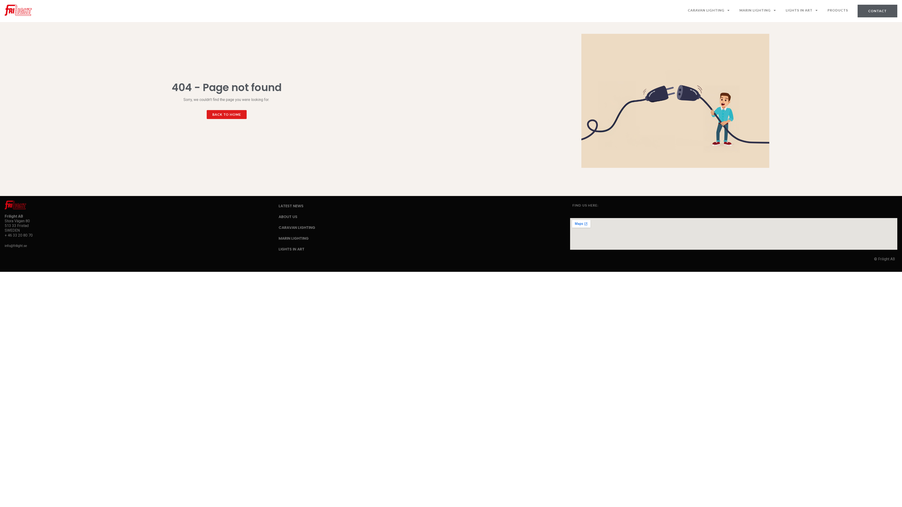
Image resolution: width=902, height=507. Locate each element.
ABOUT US (288, 216)
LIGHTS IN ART (799, 10)
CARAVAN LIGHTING (706, 10)
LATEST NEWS (291, 206)
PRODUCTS (838, 10)
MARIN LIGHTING (755, 10)
